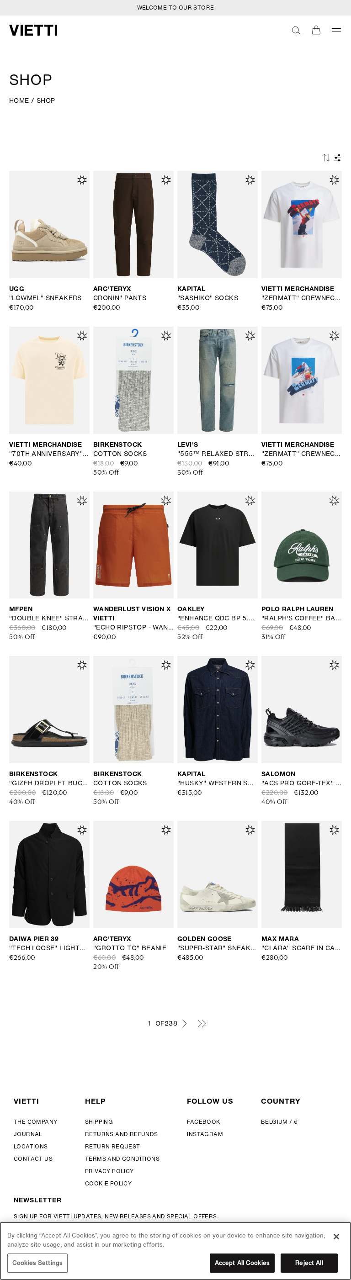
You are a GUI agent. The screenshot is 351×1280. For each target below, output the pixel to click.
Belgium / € (279, 1122)
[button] (296, 30)
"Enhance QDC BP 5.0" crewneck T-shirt (217, 618)
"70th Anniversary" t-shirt (49, 453)
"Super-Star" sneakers (217, 947)
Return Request (112, 1146)
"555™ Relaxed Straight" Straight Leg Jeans (217, 453)
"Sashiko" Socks (207, 297)
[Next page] (184, 1023)
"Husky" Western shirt (217, 783)
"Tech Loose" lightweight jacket (49, 947)
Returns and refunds (121, 1134)
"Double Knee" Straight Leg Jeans (49, 618)
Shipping (99, 1122)
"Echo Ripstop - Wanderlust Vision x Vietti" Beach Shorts (133, 627)
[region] (175, 1251)
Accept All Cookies (242, 1263)
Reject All (309, 1263)
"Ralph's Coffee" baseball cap (301, 618)
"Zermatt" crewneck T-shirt (301, 297)
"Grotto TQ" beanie (129, 947)
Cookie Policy (108, 1183)
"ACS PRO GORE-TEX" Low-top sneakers (301, 783)
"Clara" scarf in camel (301, 947)
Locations (31, 1146)
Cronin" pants (119, 297)
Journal (28, 1134)
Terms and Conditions (122, 1159)
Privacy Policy (109, 1171)
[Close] (336, 1237)
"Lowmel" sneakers (45, 297)
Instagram (205, 1134)
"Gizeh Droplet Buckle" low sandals (49, 783)
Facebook (203, 1122)
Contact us (33, 1159)
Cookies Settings (37, 1263)
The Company (35, 1122)
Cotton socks (120, 453)
